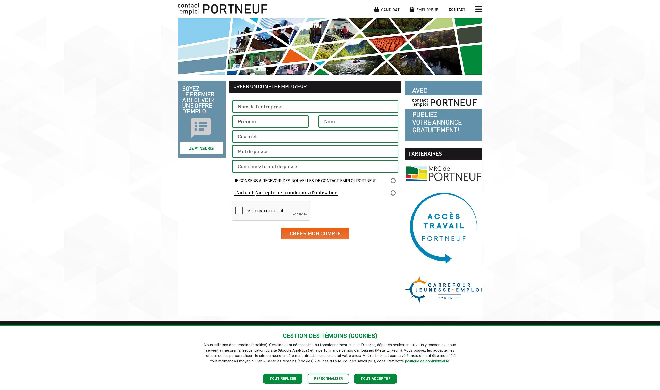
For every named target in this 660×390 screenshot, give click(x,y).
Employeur (427, 9)
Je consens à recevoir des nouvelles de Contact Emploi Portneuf (305, 180)
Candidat (389, 9)
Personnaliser (328, 379)
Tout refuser (282, 379)
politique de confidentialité (427, 361)
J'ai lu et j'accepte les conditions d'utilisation (286, 193)
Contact (457, 10)
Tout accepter (375, 379)
